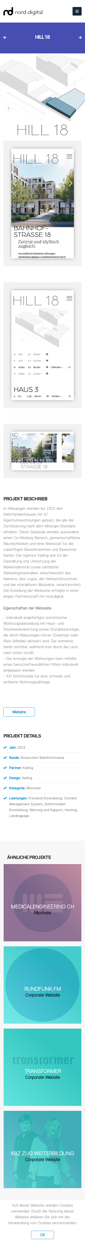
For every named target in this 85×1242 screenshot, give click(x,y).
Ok (42, 1235)
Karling (28, 768)
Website (19, 712)
